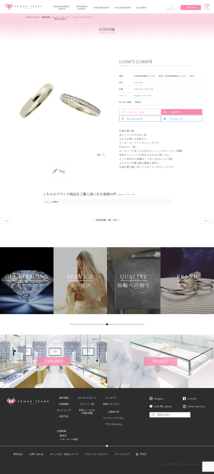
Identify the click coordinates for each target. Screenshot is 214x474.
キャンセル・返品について (64, 454)
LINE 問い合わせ (163, 406)
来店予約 (176, 112)
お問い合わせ (36, 454)
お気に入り (172, 9)
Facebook (192, 398)
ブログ (142, 454)
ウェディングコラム (113, 417)
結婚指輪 (46, 17)
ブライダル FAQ (113, 424)
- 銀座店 (63, 435)
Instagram (158, 398)
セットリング (64, 410)
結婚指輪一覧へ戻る (107, 220)
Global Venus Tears (196, 406)
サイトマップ (122, 454)
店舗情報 (61, 431)
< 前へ (6, 221)
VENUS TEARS (32, 17)
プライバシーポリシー (96, 454)
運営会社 (18, 454)
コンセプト (111, 397)
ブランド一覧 (87, 403)
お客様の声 (113, 411)
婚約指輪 (64, 397)
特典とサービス (111, 403)
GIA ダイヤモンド (87, 397)
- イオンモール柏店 (68, 439)
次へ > (207, 221)
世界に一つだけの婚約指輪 (87, 411)
